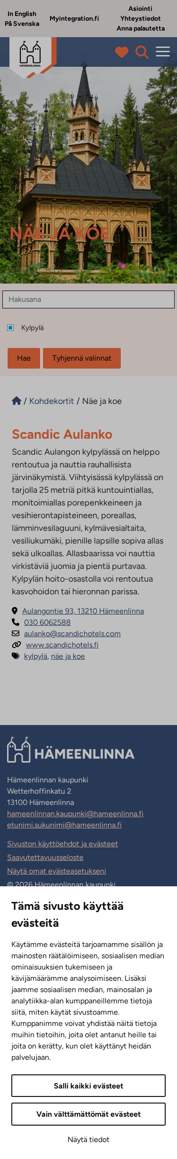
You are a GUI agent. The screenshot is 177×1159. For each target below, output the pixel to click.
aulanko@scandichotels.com (66, 633)
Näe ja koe (68, 656)
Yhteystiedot (140, 19)
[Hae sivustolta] (142, 52)
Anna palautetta (141, 28)
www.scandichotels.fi (55, 644)
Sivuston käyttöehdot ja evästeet (62, 843)
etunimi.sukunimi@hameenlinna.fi (64, 824)
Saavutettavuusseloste (45, 857)
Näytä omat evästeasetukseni (56, 871)
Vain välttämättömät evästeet (88, 1114)
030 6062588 (41, 622)
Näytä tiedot (88, 1139)
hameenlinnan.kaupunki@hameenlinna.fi (75, 813)
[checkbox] (92, 328)
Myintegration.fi (74, 19)
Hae (24, 358)
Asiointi (140, 9)
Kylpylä (35, 656)
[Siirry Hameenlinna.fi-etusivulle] (16, 401)
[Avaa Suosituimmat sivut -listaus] (123, 52)
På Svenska (22, 24)
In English (22, 14)
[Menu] (163, 52)
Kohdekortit (51, 401)
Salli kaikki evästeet (88, 1085)
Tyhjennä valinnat (81, 358)
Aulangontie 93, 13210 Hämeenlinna (78, 611)
